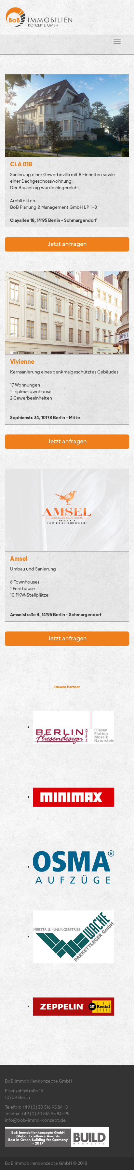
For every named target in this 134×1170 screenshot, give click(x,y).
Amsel (18, 558)
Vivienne (22, 361)
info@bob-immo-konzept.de (35, 1120)
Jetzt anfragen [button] (67, 244)
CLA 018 (21, 164)
